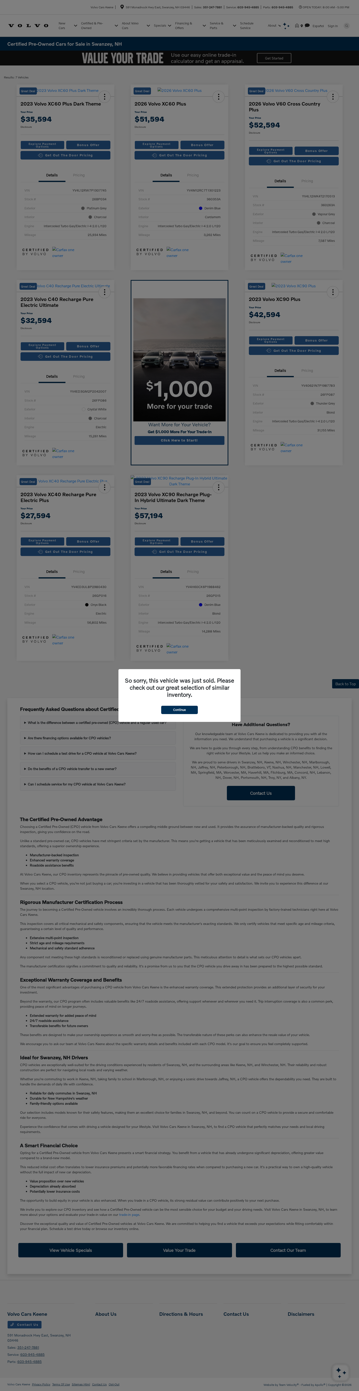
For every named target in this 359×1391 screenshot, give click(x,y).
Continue (179, 710)
